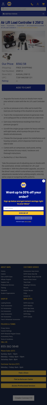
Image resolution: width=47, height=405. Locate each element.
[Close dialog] (43, 181)
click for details (27, 221)
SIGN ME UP (23, 213)
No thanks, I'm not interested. (23, 218)
